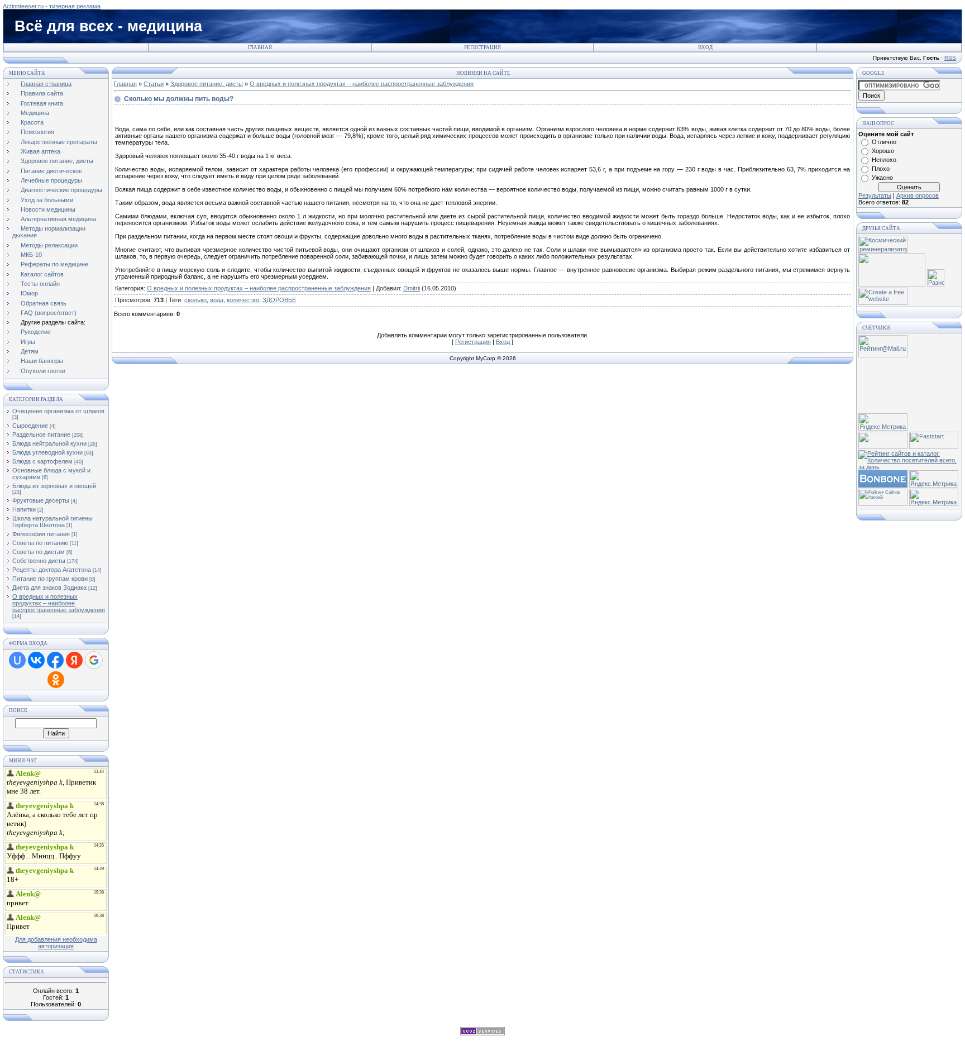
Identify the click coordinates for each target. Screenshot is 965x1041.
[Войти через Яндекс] (74, 660)
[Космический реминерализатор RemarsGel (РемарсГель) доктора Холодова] (882, 250)
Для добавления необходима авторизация (56, 942)
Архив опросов (917, 195)
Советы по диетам (38, 551)
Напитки (24, 509)
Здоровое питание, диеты (206, 83)
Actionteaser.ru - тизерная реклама (52, 6)
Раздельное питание (41, 434)
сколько (195, 300)
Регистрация (482, 47)
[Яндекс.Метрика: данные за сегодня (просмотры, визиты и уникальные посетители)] (882, 422)
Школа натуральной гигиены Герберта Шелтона (52, 521)
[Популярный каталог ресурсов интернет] (882, 485)
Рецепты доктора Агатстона (51, 569)
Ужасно (882, 177)
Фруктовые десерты (40, 500)
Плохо (881, 168)
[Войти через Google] (94, 660)
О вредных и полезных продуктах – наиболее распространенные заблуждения (58, 603)
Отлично (884, 142)
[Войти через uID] (17, 660)
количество (243, 300)
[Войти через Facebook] (55, 660)
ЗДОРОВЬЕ (279, 300)
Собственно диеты (38, 560)
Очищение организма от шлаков (58, 411)
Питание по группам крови (50, 578)
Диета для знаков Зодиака (49, 587)
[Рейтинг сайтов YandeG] (882, 504)
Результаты (874, 195)
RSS (950, 58)
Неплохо (884, 159)
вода (216, 300)
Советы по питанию (40, 542)
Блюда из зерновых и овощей (54, 486)
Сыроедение (30, 425)
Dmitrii (411, 288)
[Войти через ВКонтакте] (36, 660)
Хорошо (883, 150)
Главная (260, 47)
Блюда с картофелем (42, 461)
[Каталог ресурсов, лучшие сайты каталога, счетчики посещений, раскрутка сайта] (882, 446)
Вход (705, 47)
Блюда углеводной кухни (47, 452)
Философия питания (41, 534)
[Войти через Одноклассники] (55, 679)
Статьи (154, 83)
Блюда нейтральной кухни (49, 443)
